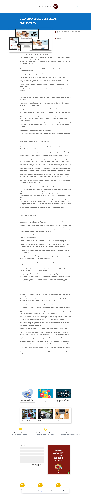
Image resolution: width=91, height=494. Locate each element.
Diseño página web (47, 6)
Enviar (41, 464)
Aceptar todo (53, 490)
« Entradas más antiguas (25, 405)
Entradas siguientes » (66, 405)
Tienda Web (41, 6)
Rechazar (59, 490)
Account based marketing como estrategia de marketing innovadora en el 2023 (45, 400)
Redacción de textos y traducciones (62, 420)
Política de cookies (44, 491)
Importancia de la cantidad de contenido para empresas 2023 (27, 400)
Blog (60, 6)
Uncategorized (59, 38)
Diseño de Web (41, 420)
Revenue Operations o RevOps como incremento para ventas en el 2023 (63, 400)
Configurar (65, 490)
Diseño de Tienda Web (26, 420)
